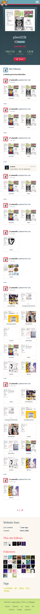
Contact (27, 610)
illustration (8, 588)
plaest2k (14, 80)
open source (16, 602)
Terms (19, 610)
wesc (13, 166)
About (7, 606)
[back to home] (4, 3)
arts (27, 588)
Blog (27, 606)
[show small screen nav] (37, 2)
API (33, 606)
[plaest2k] (6, 70)
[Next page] (21, 510)
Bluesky (32, 602)
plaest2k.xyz (20, 46)
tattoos (6, 591)
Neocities (7, 602)
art (15, 588)
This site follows (13, 538)
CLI (22, 606)
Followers (9, 551)
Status (11, 610)
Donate (15, 606)
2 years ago (12, 386)
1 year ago (12, 82)
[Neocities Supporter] (20, 42)
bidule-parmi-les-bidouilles (15, 74)
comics (21, 588)
